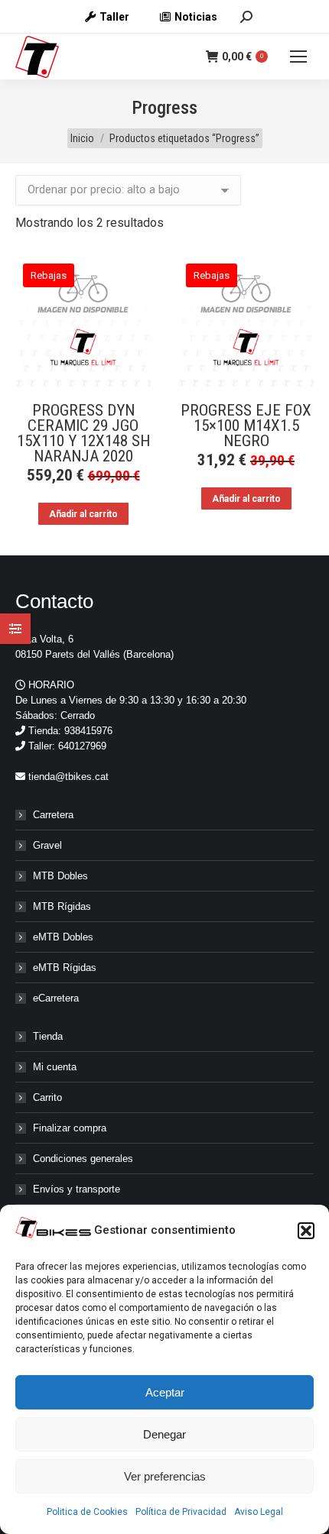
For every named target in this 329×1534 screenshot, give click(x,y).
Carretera (53, 814)
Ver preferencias (165, 1476)
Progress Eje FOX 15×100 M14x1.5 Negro (246, 425)
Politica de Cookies (87, 1511)
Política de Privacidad (180, 1511)
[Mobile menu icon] (298, 56)
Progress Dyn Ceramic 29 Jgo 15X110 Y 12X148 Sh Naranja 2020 (83, 433)
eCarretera (56, 998)
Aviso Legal (258, 1511)
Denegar (164, 1434)
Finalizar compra (69, 1128)
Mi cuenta (55, 1067)
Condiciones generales (83, 1158)
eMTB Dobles (63, 937)
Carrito (47, 1097)
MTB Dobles (60, 876)
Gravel (47, 845)
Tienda (48, 1036)
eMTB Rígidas (64, 967)
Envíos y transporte (76, 1189)
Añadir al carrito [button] (83, 514)
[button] (306, 1230)
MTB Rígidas (62, 906)
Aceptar (164, 1392)
